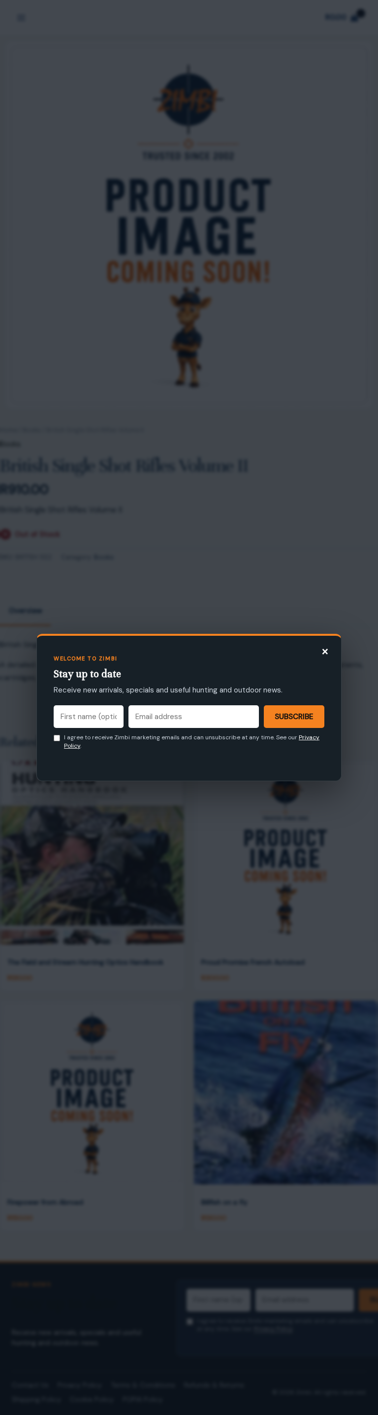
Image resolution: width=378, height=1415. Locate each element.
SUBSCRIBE (294, 717)
